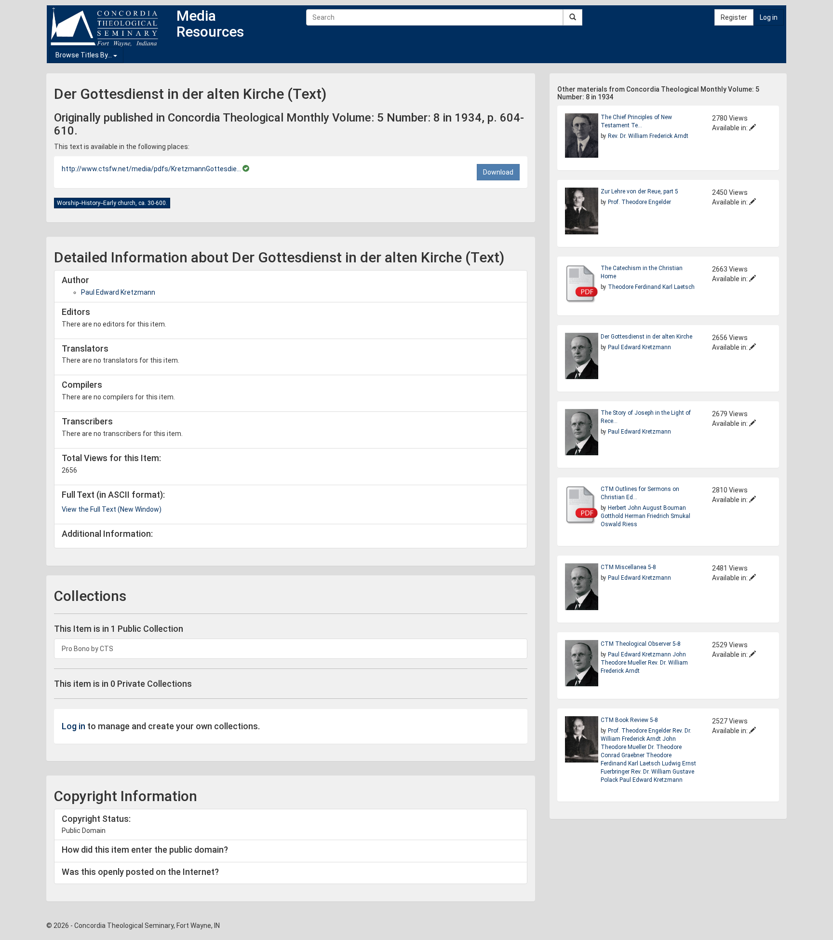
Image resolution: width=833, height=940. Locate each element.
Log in (769, 17)
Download (498, 172)
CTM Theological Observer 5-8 (641, 643)
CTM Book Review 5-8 (629, 720)
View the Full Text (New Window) (111, 509)
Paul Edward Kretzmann (118, 292)
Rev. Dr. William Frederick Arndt (648, 136)
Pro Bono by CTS (87, 649)
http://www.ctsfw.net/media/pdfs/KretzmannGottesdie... (152, 169)
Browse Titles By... (84, 55)
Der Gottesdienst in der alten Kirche (646, 336)
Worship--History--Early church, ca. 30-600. (112, 203)
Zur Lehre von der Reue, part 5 (639, 191)
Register (734, 17)
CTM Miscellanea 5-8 (628, 567)
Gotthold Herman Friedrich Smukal (645, 516)
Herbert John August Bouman (647, 507)
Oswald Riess (619, 524)
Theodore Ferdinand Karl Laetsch (651, 287)
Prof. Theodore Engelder (639, 202)
